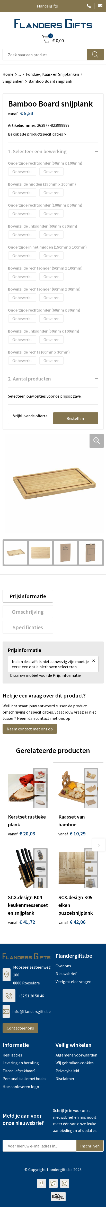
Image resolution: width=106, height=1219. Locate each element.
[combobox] (45, 54)
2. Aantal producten (29, 378)
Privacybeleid (67, 1070)
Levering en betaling (21, 1062)
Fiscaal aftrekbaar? (19, 1070)
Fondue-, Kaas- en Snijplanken (52, 74)
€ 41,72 (21, 922)
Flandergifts (47, 6)
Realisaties (12, 1055)
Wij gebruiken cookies (75, 1062)
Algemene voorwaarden (76, 1055)
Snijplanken (13, 81)
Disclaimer (65, 1078)
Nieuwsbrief (66, 973)
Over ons (63, 965)
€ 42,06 (71, 922)
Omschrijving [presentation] (28, 611)
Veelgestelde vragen (73, 981)
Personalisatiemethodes (24, 1078)
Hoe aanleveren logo (21, 1086)
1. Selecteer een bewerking (37, 151)
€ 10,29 (71, 833)
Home (8, 74)
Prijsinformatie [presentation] (28, 596)
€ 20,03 (21, 833)
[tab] (28, 596)
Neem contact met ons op (30, 728)
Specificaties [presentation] (28, 627)
